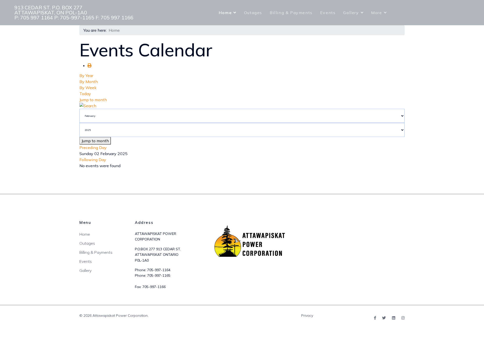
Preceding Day (93, 147)
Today (85, 93)
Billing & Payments (291, 12)
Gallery (351, 12)
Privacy (307, 315)
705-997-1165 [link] (158, 275)
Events (328, 12)
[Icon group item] (375, 317)
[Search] (242, 106)
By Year (86, 75)
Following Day (92, 159)
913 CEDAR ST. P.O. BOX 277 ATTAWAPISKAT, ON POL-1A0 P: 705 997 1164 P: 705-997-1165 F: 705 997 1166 (73, 12)
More (376, 12)
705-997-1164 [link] (158, 270)
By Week (88, 87)
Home (225, 12)
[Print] (89, 65)
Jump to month (93, 99)
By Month (88, 81)
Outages (253, 12)
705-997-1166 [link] (154, 287)
